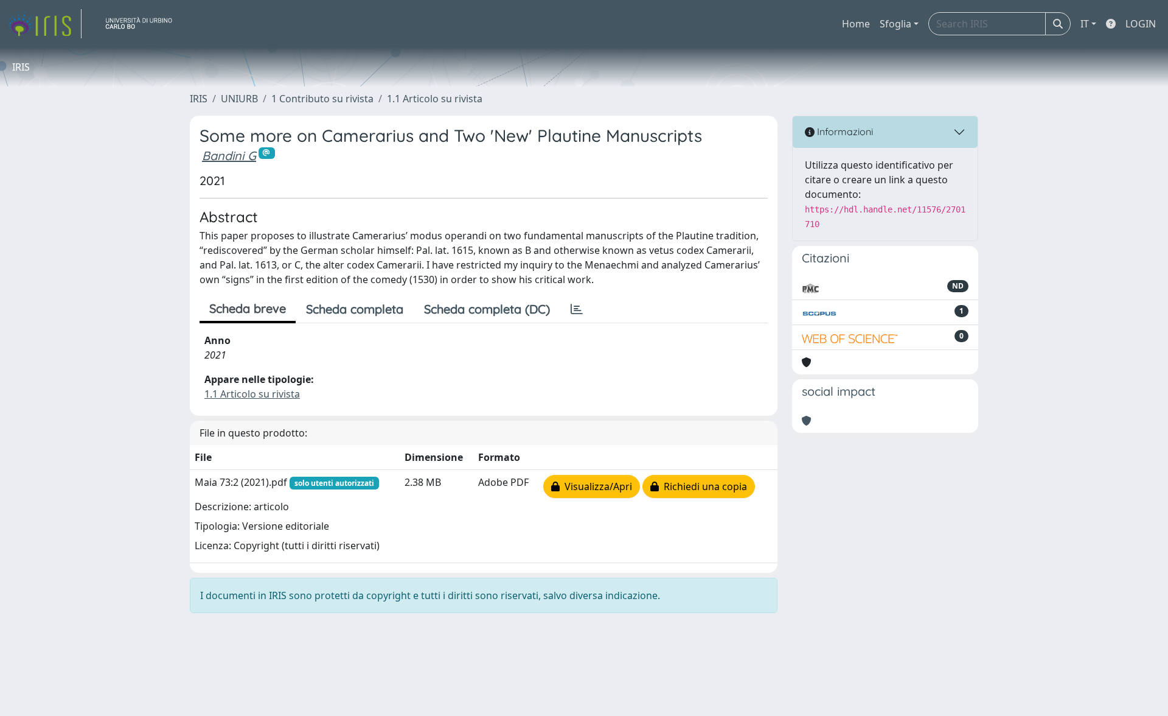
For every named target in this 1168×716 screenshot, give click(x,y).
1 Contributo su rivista (322, 98)
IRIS (198, 98)
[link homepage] (44, 23)
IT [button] (1084, 23)
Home (856, 23)
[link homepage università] (143, 23)
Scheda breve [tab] (247, 308)
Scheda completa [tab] (354, 309)
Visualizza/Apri (596, 486)
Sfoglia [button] (895, 23)
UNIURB (239, 98)
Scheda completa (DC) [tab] (487, 309)
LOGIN (1140, 23)
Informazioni (844, 131)
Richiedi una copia (703, 486)
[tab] (576, 309)
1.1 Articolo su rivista (434, 98)
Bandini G (229, 155)
